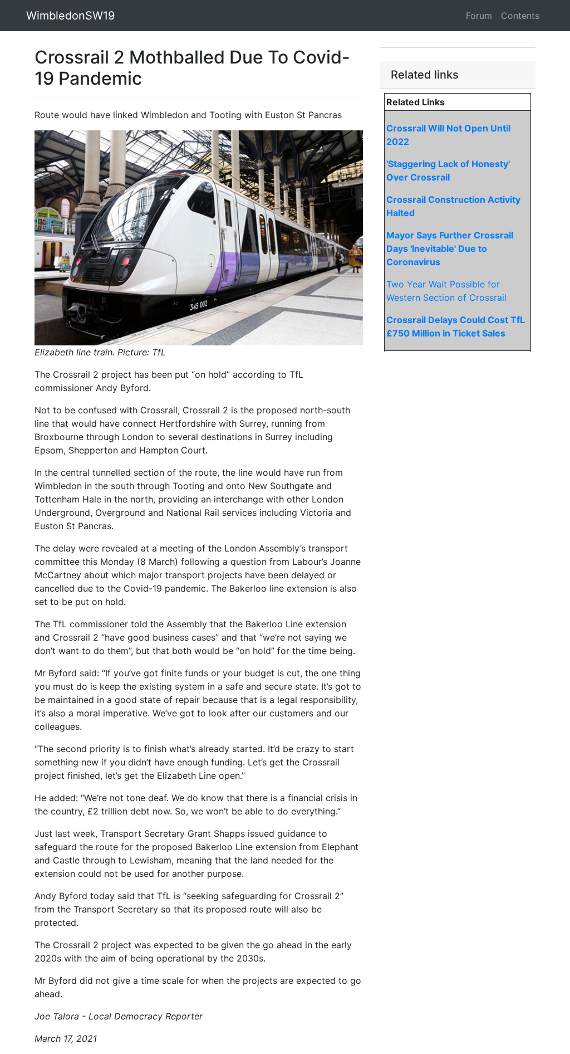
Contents (520, 15)
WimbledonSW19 (70, 15)
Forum (479, 15)
